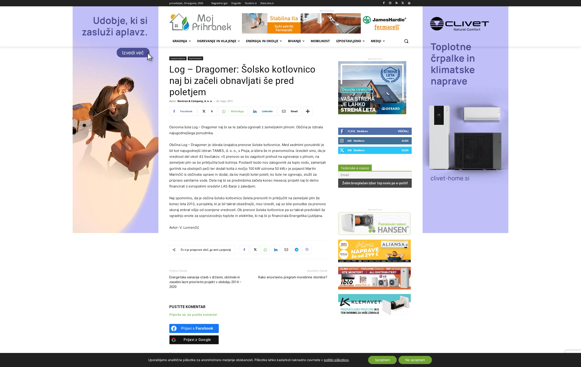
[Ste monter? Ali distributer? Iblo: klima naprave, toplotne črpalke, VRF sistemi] (374, 291)
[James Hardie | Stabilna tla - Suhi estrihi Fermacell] (327, 23)
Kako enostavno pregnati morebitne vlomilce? (292, 277)
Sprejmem (382, 360)
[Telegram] (296, 249)
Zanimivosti (195, 58)
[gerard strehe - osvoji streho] (372, 113)
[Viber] (306, 249)
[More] (308, 111)
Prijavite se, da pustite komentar (193, 314)
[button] (406, 41)
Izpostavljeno (178, 58)
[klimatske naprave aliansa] (374, 264)
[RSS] (396, 3)
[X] (402, 3)
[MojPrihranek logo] (205, 22)
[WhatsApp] (265, 249)
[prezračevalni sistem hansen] (374, 237)
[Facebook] (384, 3)
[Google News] (409, 3)
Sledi (405, 140)
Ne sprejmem (415, 360)
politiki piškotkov (336, 360)
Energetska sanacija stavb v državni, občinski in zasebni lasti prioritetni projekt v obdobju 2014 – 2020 (205, 282)
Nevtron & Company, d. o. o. (194, 101)
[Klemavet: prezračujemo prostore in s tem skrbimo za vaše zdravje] (374, 319)
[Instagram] (390, 3)
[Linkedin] (275, 249)
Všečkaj (403, 131)
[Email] (285, 249)
